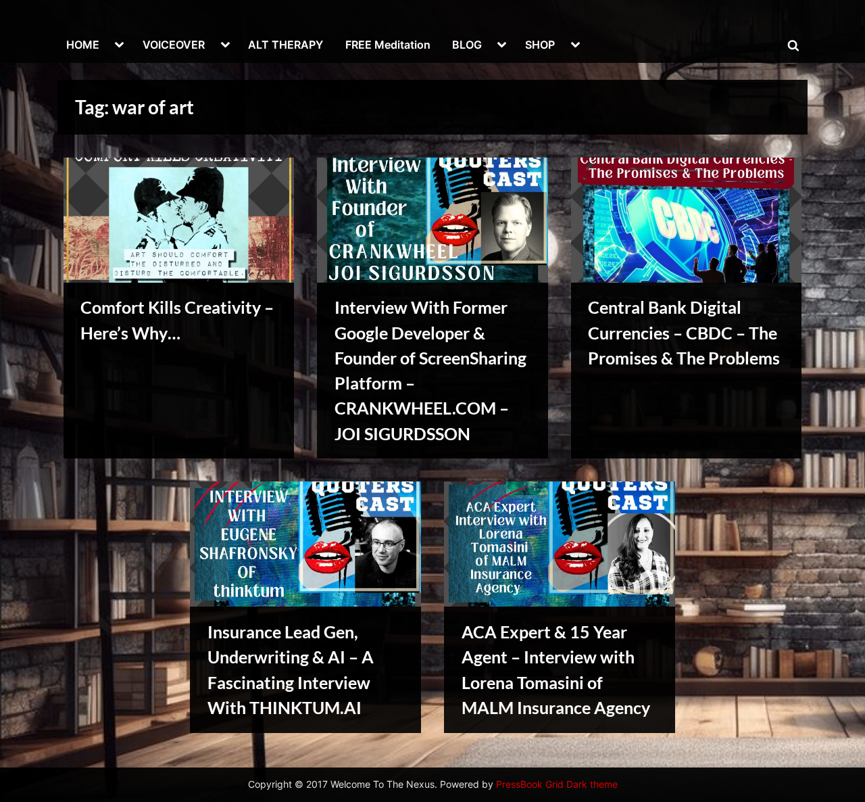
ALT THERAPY (285, 44)
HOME (82, 44)
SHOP (540, 44)
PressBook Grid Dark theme (557, 784)
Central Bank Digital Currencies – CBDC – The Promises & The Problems (684, 332)
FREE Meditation (387, 44)
